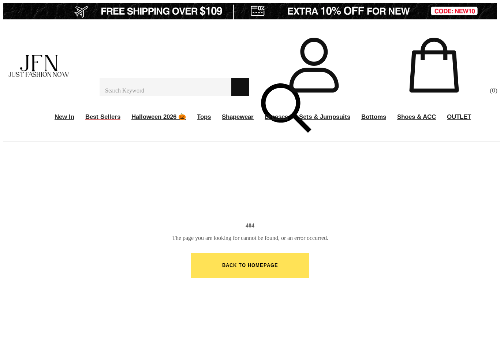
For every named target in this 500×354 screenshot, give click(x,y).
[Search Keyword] (165, 87)
